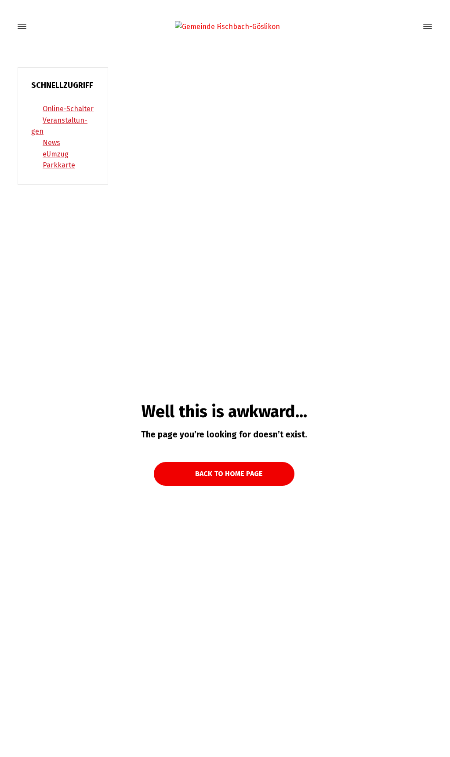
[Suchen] (411, 26)
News (51, 142)
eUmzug (56, 154)
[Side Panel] (425, 26)
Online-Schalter (68, 109)
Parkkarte (59, 165)
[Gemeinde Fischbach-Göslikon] (225, 27)
